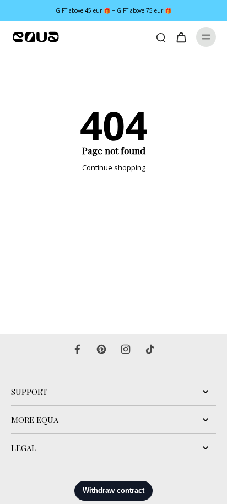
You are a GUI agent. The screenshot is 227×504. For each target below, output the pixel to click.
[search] (161, 37)
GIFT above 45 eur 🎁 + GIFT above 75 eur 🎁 (114, 10)
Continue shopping (113, 167)
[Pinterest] (101, 349)
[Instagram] (126, 349)
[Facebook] (77, 349)
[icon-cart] (181, 37)
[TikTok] (150, 349)
